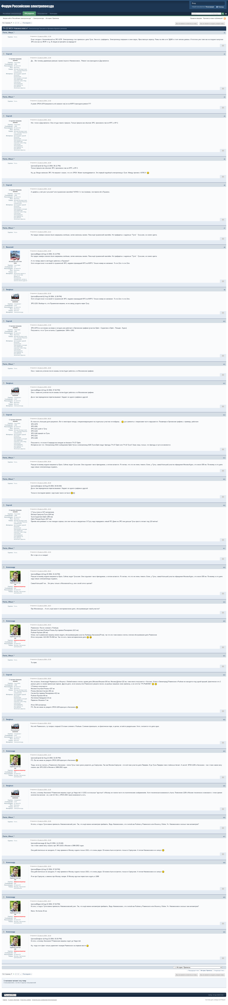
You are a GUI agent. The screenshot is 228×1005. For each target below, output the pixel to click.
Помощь (221, 7)
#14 (224, 458)
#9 (224, 289)
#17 (224, 548)
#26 (224, 817)
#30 (224, 932)
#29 (224, 897)
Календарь (53, 13)
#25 (224, 786)
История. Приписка (52, 18)
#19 (224, 602)
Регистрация (210, 6)
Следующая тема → (219, 970)
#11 (224, 364)
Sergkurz (9, 289)
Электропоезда (38, 18)
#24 (224, 751)
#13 (224, 415)
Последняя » (27, 23)
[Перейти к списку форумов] (27, 6)
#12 (224, 383)
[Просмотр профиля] (15, 255)
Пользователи (42, 13)
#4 (224, 116)
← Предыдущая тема (193, 970)
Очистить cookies (25, 999)
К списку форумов (13, 999)
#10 (224, 321)
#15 (224, 479)
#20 (224, 621)
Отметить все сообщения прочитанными (44, 999)
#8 (224, 247)
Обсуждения (29, 13)
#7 (224, 228)
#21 (224, 656)
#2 (224, 54)
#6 (224, 185)
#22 (224, 675)
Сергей (9, 54)
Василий (9, 247)
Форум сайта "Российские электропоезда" (17, 18)
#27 (224, 836)
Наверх (5, 999)
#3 (224, 97)
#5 (224, 159)
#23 (224, 719)
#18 (224, 567)
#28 (224, 862)
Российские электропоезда (12, 13)
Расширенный (225, 14)
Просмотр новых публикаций (213, 18)
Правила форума (196, 18)
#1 (224, 32)
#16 (224, 505)
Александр (10, 567)
